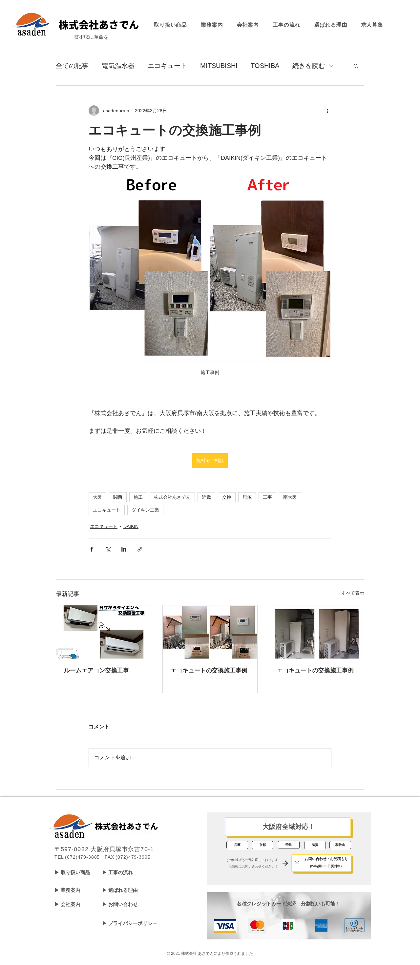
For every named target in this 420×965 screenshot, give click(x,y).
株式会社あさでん (172, 497)
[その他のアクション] (327, 111)
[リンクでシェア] (140, 549)
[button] (356, 65)
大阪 (97, 497)
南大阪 (290, 497)
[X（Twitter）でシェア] (108, 549)
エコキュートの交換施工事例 (209, 670)
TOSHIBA (265, 65)
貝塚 (247, 497)
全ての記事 (72, 65)
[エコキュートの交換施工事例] (210, 632)
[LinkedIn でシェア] (124, 549)
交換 (226, 497)
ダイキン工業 (145, 510)
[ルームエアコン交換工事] (103, 632)
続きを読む (308, 65)
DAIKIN (130, 526)
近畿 (206, 497)
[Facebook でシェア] (92, 549)
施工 (138, 497)
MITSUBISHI (219, 65)
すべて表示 (352, 593)
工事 (267, 497)
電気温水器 (118, 65)
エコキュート (167, 65)
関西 (117, 497)
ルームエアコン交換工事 (96, 670)
